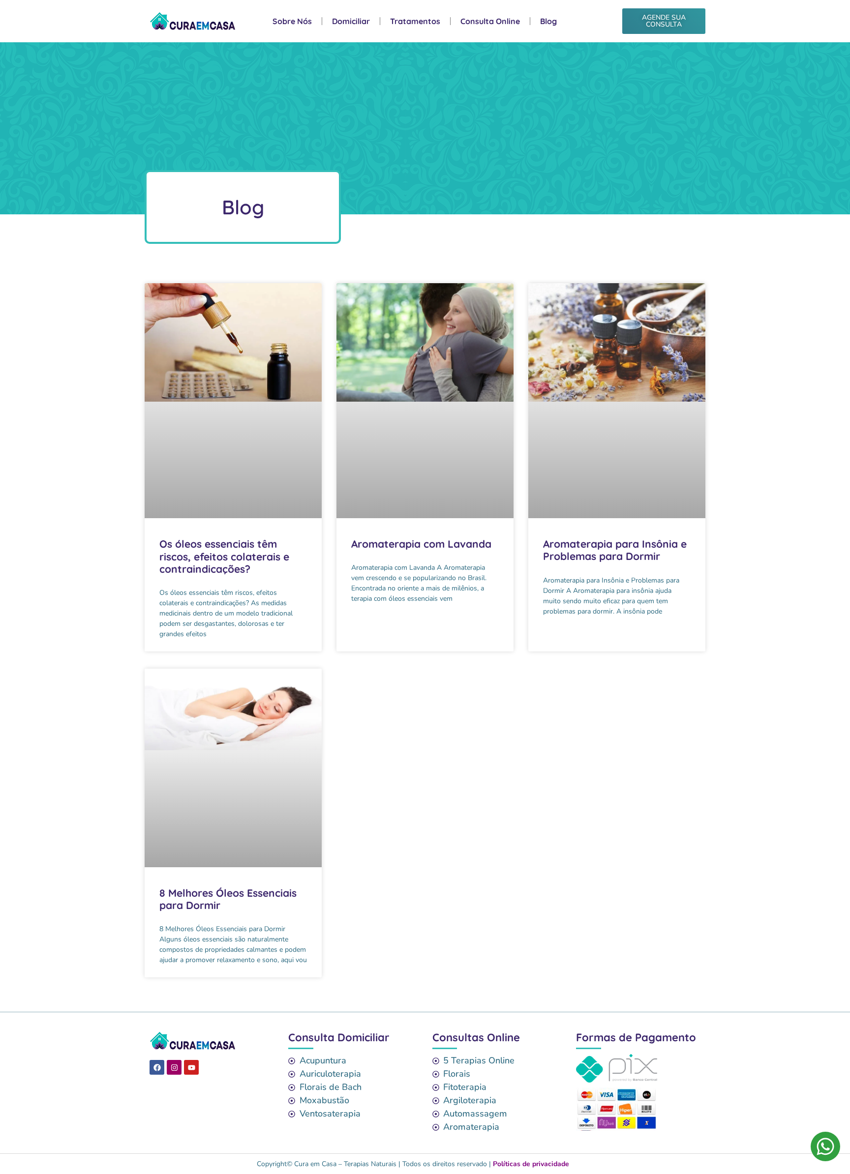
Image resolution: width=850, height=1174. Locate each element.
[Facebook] (157, 1067)
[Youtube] (191, 1067)
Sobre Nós (292, 21)
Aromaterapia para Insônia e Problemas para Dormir (615, 549)
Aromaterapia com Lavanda (422, 543)
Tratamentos (415, 21)
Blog (548, 21)
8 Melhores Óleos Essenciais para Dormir (228, 898)
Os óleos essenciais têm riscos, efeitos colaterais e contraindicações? (224, 556)
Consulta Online (490, 21)
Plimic (584, 1164)
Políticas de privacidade (531, 1164)
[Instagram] (174, 1067)
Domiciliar (351, 21)
